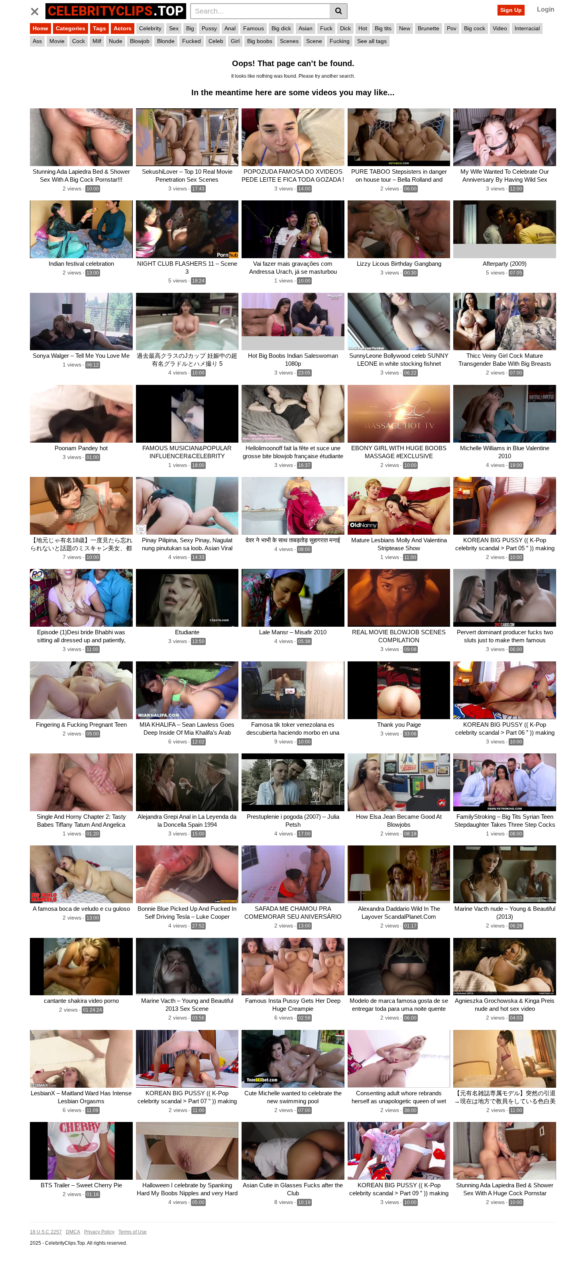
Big (190, 28)
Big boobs (259, 41)
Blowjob (139, 41)
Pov (451, 28)
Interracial (527, 28)
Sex (174, 28)
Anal (230, 28)
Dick (345, 28)
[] (339, 11)
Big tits (383, 28)
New (404, 28)
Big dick (281, 28)
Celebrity (150, 28)
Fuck (326, 28)
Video (500, 28)
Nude (115, 41)
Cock (78, 41)
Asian (306, 28)
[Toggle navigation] (37, 10)
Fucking (340, 41)
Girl (235, 41)
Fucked (191, 41)
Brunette (428, 28)
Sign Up (511, 10)
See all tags (372, 41)
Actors (123, 28)
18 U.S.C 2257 (46, 1232)
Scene (314, 41)
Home (40, 28)
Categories (70, 28)
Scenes (289, 41)
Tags (99, 28)
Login (546, 9)
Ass (37, 41)
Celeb (215, 41)
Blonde (166, 41)
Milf (96, 41)
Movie (57, 41)
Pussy (209, 28)
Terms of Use (132, 1232)
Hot (362, 28)
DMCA (73, 1232)
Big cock (474, 28)
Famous (253, 28)
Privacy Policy (99, 1232)
